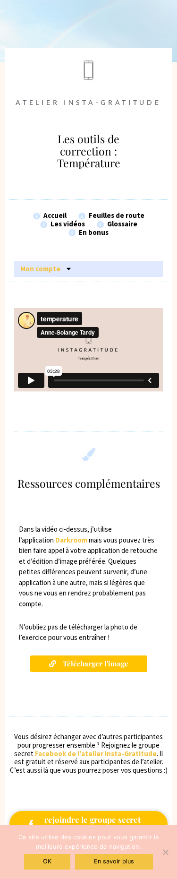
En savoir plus (114, 861)
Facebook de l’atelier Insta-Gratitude (96, 753)
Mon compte (40, 269)
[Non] (165, 852)
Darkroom (71, 540)
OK (47, 861)
